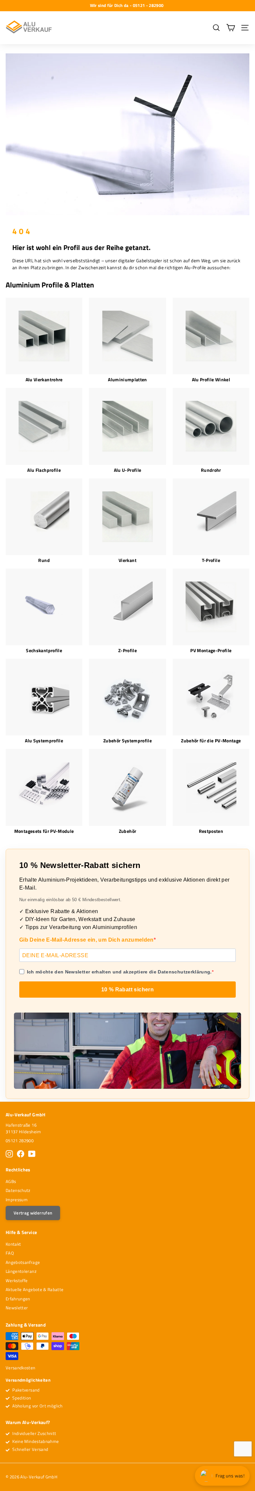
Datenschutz (18, 1190)
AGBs (11, 1181)
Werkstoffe (17, 1280)
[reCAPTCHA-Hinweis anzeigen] (243, 1449)
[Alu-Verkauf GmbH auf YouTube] (32, 1153)
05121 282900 (20, 1140)
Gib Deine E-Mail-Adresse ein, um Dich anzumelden (86, 940)
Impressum (17, 1199)
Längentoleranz (21, 1271)
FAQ (10, 1253)
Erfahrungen (18, 1298)
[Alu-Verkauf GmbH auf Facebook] (20, 1153)
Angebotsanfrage (23, 1262)
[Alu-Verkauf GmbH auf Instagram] (9, 1153)
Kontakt (13, 1244)
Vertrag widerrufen (33, 1213)
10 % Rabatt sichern (127, 989)
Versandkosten (21, 1367)
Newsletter (17, 1307)
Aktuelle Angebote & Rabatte (34, 1289)
